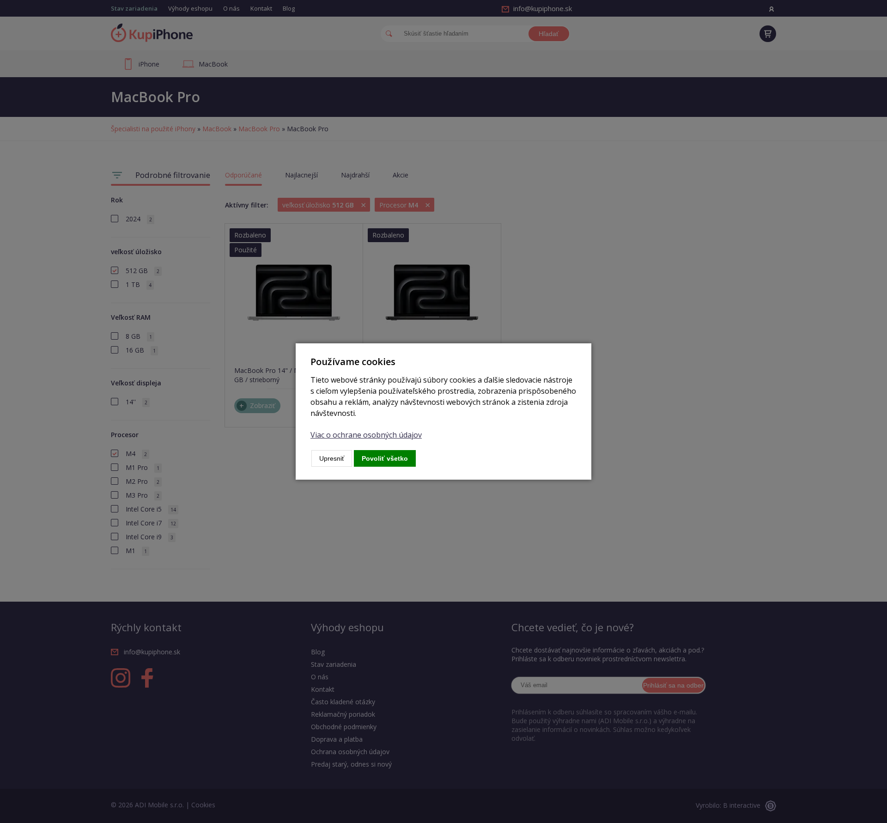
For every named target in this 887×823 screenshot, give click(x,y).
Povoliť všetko (385, 458)
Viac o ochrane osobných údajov (366, 435)
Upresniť (331, 458)
